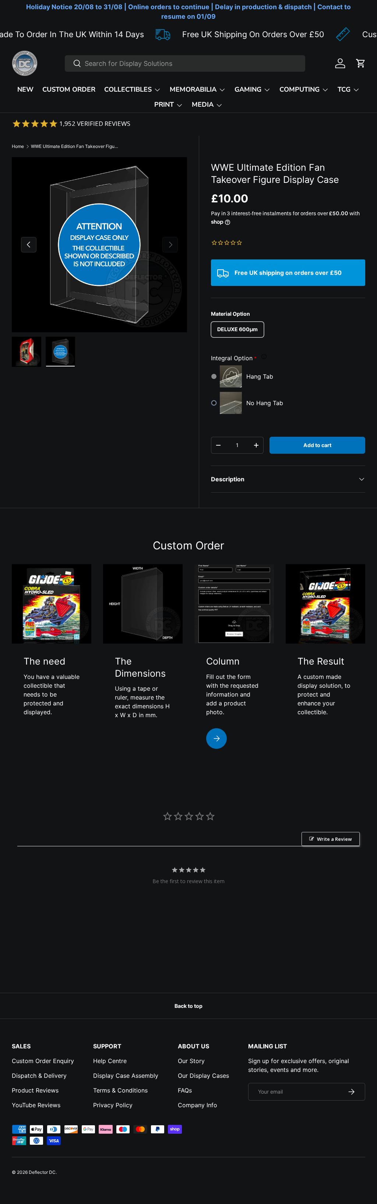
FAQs (185, 1090)
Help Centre (110, 1061)
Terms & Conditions (120, 1090)
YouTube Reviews (36, 1105)
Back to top (188, 1006)
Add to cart (317, 445)
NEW (25, 89)
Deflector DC (42, 1172)
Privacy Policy (113, 1105)
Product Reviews (35, 1090)
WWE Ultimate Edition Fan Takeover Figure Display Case (75, 146)
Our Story (191, 1061)
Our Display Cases (203, 1075)
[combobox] (185, 63)
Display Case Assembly (125, 1075)
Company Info (197, 1105)
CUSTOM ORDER (68, 89)
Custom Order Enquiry (43, 1061)
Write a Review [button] (334, 839)
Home (18, 146)
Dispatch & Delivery (39, 1075)
